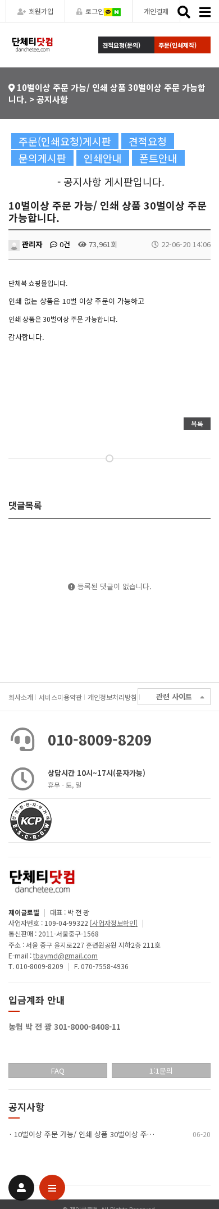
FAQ (58, 1070)
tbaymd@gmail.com (65, 955)
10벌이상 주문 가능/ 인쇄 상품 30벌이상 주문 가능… (95, 1134)
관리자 (31, 244)
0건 (63, 244)
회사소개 (20, 697)
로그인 (94, 11)
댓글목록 (25, 505)
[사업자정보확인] (114, 923)
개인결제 (156, 11)
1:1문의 (161, 1070)
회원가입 (41, 11)
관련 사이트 (174, 696)
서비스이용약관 (60, 697)
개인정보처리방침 (112, 697)
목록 (197, 423)
